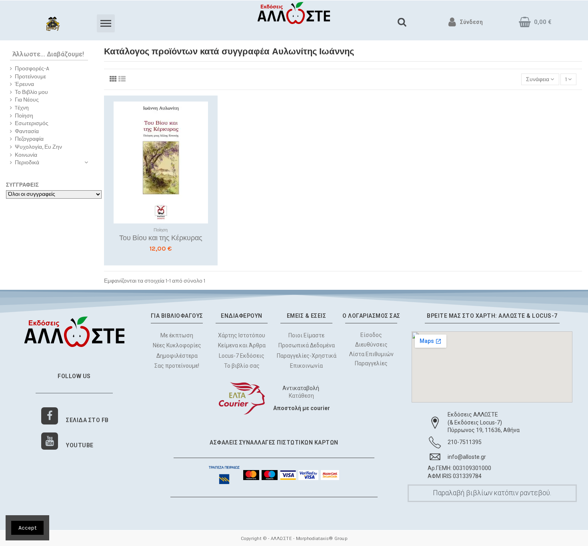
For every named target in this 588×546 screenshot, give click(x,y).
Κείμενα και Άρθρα (242, 345)
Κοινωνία (26, 154)
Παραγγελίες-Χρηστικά (306, 356)
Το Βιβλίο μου (31, 92)
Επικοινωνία (306, 366)
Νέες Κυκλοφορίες (177, 345)
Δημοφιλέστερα (177, 356)
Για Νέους (27, 99)
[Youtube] (49, 441)
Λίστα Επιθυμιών (371, 354)
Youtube (80, 445)
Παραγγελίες (371, 364)
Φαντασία (27, 131)
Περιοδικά (27, 162)
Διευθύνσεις (371, 344)
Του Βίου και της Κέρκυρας (160, 237)
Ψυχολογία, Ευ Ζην (38, 146)
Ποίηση (24, 115)
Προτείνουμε (30, 76)
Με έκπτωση (176, 335)
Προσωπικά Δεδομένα (306, 345)
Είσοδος (371, 335)
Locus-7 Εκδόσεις (241, 356)
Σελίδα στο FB (87, 420)
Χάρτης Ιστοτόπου (241, 335)
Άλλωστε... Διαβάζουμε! (48, 54)
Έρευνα (24, 84)
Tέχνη (22, 107)
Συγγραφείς (22, 185)
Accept (27, 527)
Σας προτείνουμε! (176, 366)
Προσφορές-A (32, 68)
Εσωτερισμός (31, 123)
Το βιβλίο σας (242, 366)
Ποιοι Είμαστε (306, 335)
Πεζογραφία (29, 139)
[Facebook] (49, 415)
